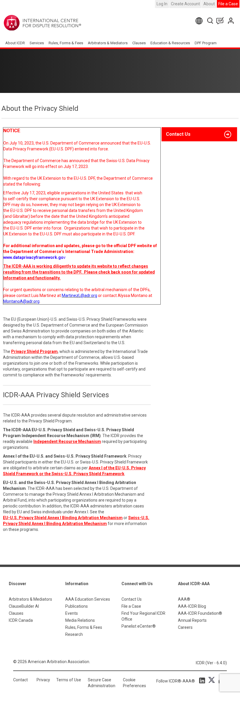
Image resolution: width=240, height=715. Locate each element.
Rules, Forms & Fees (66, 43)
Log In (162, 3)
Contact (20, 679)
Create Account (185, 3)
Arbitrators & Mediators (30, 599)
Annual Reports (192, 620)
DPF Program (206, 43)
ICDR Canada (21, 620)
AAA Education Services (87, 599)
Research (74, 634)
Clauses (139, 43)
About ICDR (15, 43)
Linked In (203, 680)
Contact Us (231, 20)
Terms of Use (68, 679)
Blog (221, 20)
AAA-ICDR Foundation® (200, 613)
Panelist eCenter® (138, 626)
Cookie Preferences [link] (134, 682)
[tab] (199, 134)
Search (210, 20)
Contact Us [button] (178, 134)
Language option (200, 20)
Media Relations (80, 620)
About (209, 3)
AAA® (184, 599)
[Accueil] (61, 23)
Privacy (43, 679)
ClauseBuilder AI (24, 606)
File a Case (228, 3)
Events (71, 613)
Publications (76, 606)
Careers (185, 627)
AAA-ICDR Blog (192, 606)
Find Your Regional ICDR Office (143, 616)
